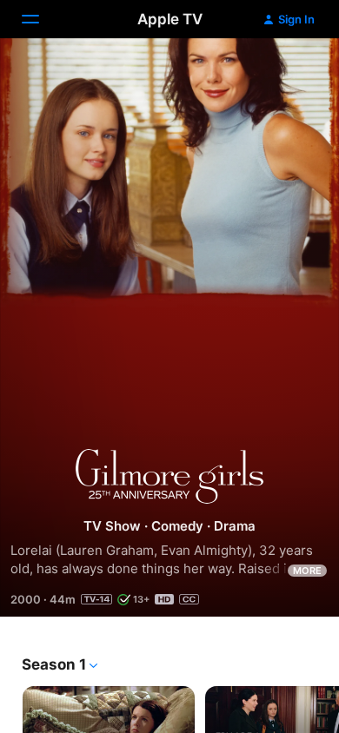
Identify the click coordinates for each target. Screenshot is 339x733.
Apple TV (170, 19)
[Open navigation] (41, 19)
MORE (307, 571)
